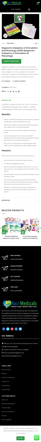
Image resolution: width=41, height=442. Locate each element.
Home (3, 43)
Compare (7, 81)
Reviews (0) (6, 200)
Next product (38, 43)
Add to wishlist (20, 81)
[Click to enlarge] (5, 35)
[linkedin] (16, 91)
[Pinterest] (13, 91)
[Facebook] (8, 91)
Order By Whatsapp (11, 61)
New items (10, 43)
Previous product (34, 43)
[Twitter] (10, 91)
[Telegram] (18, 91)
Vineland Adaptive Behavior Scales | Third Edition (11, 238)
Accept (20, 438)
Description (6, 100)
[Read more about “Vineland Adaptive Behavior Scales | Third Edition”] (4, 232)
